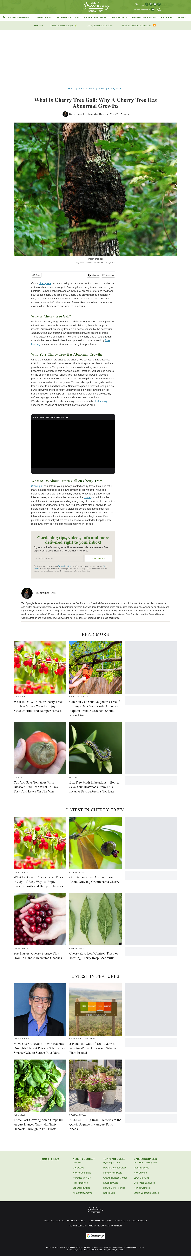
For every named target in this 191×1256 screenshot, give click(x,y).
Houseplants (119, 17)
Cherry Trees (114, 88)
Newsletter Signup (82, 1173)
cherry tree (45, 283)
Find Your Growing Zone (146, 1162)
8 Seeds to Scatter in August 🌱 (63, 25)
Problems (167, 17)
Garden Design (43, 17)
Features (125, 114)
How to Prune (140, 1173)
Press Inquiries (80, 1183)
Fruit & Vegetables (95, 17)
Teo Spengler (79, 114)
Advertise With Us (82, 1178)
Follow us (95, 275)
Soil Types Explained (144, 1183)
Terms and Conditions (99, 1221)
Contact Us (78, 1168)
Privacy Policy (122, 1221)
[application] (73, 444)
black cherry (100, 401)
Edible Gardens (86, 88)
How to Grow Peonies (114, 1188)
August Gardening (18, 17)
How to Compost (142, 1188)
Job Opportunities (81, 1188)
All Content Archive (82, 1193)
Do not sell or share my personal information (95, 1226)
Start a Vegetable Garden (146, 1193)
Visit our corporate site (135, 1247)
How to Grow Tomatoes (114, 1168)
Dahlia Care (109, 1193)
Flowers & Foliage (68, 17)
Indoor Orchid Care (112, 1173)
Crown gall (37, 486)
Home (71, 88)
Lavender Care (110, 1183)
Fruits (101, 88)
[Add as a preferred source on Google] (95, 1236)
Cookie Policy (139, 1221)
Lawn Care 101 (141, 1178)
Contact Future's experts (70, 1221)
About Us (77, 1162)
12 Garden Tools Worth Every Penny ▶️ (139, 25)
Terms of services (65, 566)
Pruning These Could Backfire (99, 25)
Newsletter (110, 275)
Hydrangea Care (111, 1162)
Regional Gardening (144, 17)
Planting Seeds (141, 1168)
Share (38, 275)
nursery (88, 497)
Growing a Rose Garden (115, 1178)
